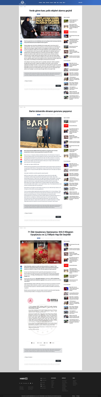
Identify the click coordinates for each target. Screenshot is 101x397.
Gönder (58, 85)
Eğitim (24, 107)
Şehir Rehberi (64, 389)
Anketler (74, 381)
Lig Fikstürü (64, 385)
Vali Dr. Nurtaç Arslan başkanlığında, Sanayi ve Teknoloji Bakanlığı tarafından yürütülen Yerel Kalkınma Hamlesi (74, 26)
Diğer (64, 2)
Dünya (44, 2)
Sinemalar (63, 387)
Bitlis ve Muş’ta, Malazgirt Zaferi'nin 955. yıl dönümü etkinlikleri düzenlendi (73, 83)
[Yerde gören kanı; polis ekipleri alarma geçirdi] (40, 27)
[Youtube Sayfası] (25, 383)
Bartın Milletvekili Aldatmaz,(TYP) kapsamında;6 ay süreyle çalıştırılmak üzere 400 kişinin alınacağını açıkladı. (74, 41)
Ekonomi (47, 2)
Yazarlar (43, 382)
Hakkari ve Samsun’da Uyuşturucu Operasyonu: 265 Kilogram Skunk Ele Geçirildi (74, 92)
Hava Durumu (64, 380)
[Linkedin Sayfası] (27, 383)
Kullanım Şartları (30, 386)
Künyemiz (44, 386)
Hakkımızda (21, 386)
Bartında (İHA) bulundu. (73, 125)
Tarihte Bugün (64, 386)
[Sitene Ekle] (33, 383)
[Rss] (29, 383)
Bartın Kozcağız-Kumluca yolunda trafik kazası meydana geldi (73, 21)
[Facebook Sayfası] (20, 383)
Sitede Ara (74, 380)
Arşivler (43, 384)
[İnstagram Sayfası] (23, 383)
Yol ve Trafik (64, 381)
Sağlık (55, 2)
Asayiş (60, 2)
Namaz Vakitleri (64, 382)
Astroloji (74, 385)
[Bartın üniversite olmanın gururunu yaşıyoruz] (40, 132)
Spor (58, 2)
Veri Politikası (21, 389)
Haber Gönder (30, 389)
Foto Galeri (44, 378)
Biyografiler (75, 382)
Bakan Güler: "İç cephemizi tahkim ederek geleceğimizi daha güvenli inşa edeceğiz (74, 74)
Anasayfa (21, 6)
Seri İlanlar (64, 388)
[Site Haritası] (31, 383)
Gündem (40, 2)
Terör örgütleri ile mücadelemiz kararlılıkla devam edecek (73, 88)
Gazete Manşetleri (65, 390)
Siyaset (51, 2)
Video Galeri (44, 380)
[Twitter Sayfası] (21, 383)
